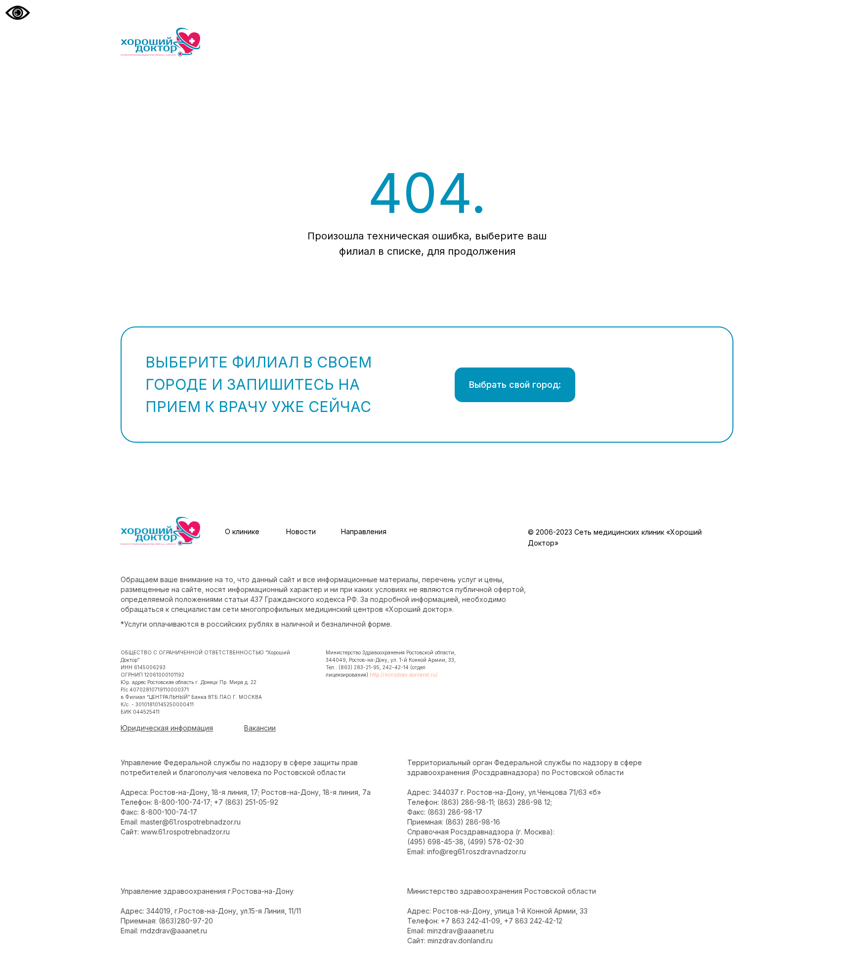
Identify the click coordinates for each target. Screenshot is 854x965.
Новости (301, 531)
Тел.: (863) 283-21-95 (353, 667)
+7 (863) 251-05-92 (246, 802)
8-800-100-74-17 (182, 802)
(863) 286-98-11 (467, 802)
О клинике (242, 531)
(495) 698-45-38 (435, 841)
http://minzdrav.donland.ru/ (404, 675)
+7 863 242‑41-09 (470, 921)
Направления (363, 531)
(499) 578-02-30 (496, 841)
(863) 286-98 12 (524, 802)
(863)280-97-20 (186, 921)
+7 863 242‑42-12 (533, 921)
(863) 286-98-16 (472, 822)
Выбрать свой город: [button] (515, 384)
